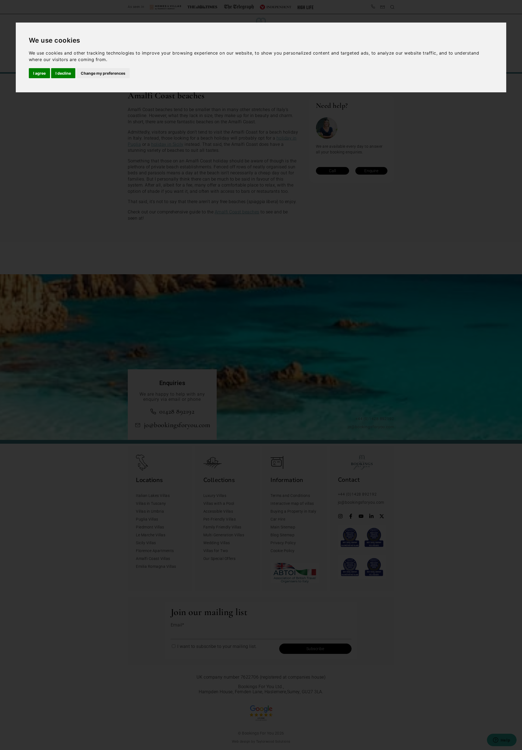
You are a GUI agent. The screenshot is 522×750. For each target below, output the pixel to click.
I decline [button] (63, 73)
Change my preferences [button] (103, 73)
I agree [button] (39, 73)
